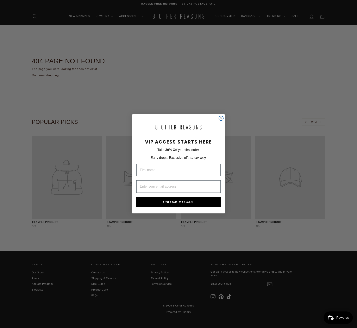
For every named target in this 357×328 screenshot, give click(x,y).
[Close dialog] (221, 118)
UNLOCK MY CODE (178, 202)
